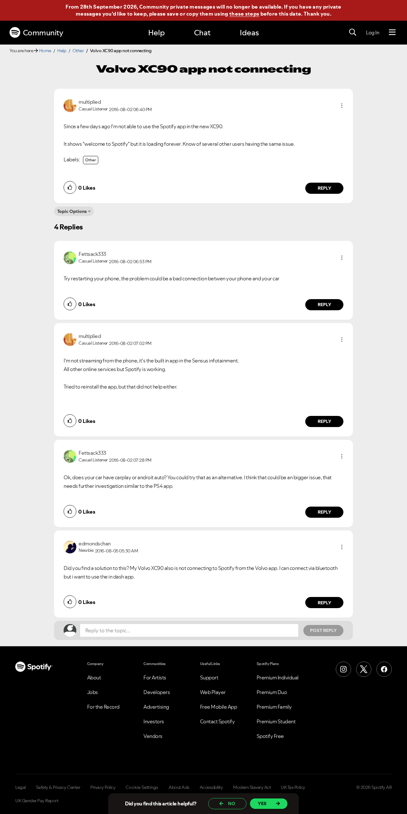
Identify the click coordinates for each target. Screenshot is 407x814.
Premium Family (274, 706)
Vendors (152, 736)
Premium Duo (272, 692)
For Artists (154, 677)
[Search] (352, 32)
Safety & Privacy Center (58, 787)
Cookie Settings (142, 787)
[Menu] (392, 32)
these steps (244, 13)
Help (156, 32)
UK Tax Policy (293, 787)
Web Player (213, 692)
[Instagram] (343, 669)
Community (43, 32)
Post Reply (323, 630)
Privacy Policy (102, 787)
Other (78, 50)
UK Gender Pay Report (36, 800)
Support (209, 677)
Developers (156, 692)
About (94, 677)
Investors (153, 721)
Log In (372, 32)
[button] (342, 105)
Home (45, 50)
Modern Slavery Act (252, 787)
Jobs (92, 692)
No (231, 803)
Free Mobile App (218, 706)
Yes (262, 803)
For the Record (103, 706)
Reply (324, 188)
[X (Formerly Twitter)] (363, 669)
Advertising (156, 706)
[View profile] (70, 105)
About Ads (179, 787)
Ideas (249, 32)
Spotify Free (270, 736)
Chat (202, 32)
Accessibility (211, 787)
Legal (20, 787)
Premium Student (276, 721)
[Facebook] (384, 669)
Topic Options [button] (72, 211)
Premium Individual (278, 677)
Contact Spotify (217, 721)
